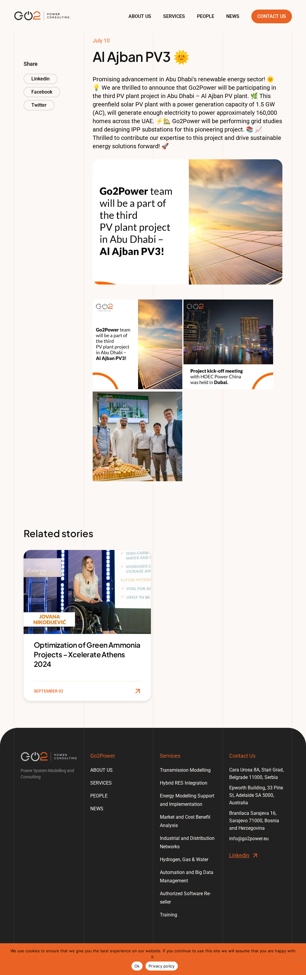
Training (168, 915)
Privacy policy (162, 966)
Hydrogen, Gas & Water (184, 859)
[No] (299, 959)
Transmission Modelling (185, 770)
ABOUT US (139, 16)
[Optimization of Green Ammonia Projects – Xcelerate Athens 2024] (87, 625)
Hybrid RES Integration (183, 783)
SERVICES (174, 16)
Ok (137, 966)
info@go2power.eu (249, 838)
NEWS (232, 16)
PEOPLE (205, 16)
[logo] (49, 757)
